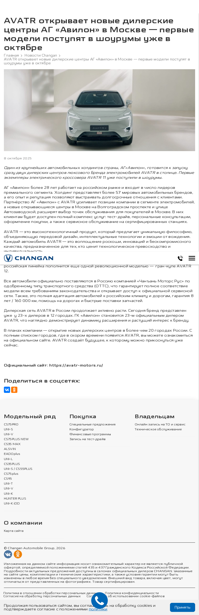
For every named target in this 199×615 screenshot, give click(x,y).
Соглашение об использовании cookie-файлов (126, 596)
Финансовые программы (90, 434)
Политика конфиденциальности (132, 593)
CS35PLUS (12, 464)
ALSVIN (10, 449)
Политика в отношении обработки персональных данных (51, 593)
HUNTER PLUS (15, 498)
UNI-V (8, 434)
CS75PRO (11, 424)
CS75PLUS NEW (16, 439)
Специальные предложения (92, 424)
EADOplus (12, 454)
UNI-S (8, 429)
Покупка (82, 417)
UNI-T (8, 483)
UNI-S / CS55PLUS (18, 469)
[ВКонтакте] (7, 390)
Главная (11, 55)
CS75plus (11, 474)
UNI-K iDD (12, 503)
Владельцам (155, 417)
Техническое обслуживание (158, 429)
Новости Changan (41, 55)
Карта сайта (14, 531)
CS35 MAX (12, 444)
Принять (182, 607)
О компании (23, 523)
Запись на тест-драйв (87, 439)
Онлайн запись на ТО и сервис (160, 424)
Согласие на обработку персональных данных (42, 596)
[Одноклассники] (14, 390)
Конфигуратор (81, 429)
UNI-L (8, 459)
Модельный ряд (30, 417)
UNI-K (8, 493)
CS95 (8, 478)
